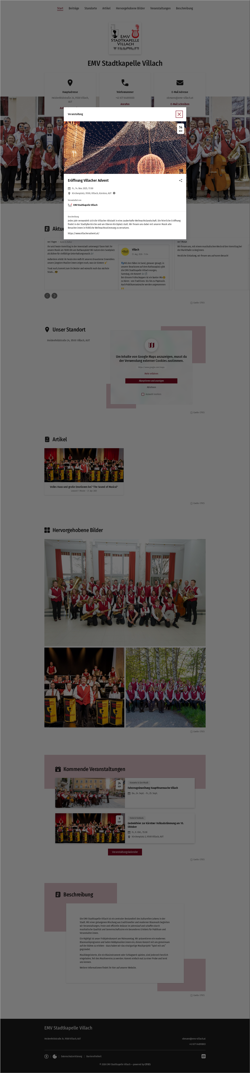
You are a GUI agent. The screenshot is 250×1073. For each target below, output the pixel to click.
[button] (125, 147)
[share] (180, 180)
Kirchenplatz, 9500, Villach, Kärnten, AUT (92, 193)
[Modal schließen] (125, 536)
